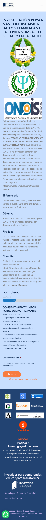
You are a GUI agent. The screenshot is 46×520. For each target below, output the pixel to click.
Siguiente (12, 374)
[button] (42, 4)
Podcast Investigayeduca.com (23, 444)
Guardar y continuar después (23, 379)
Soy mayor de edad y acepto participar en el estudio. (19, 364)
